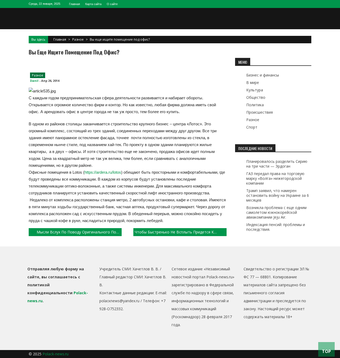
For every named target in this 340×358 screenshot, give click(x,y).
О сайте (112, 4)
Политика (255, 104)
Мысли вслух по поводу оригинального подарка (79, 232)
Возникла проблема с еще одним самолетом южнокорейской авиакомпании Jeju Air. (276, 212)
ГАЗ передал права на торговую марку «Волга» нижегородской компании (275, 178)
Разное (78, 39)
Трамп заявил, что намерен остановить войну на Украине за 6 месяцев (277, 195)
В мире (252, 82)
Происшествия (259, 112)
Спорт (251, 127)
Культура (254, 89)
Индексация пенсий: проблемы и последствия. (275, 227)
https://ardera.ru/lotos (102, 172)
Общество (255, 97)
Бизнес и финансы (262, 75)
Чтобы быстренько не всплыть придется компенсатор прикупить (180, 232)
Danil (34, 81)
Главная (74, 4)
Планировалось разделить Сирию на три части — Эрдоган (276, 164)
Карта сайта (93, 4)
